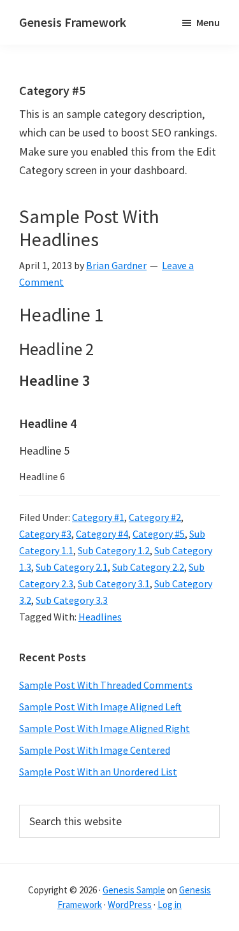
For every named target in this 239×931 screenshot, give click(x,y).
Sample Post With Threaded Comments (105, 684)
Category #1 (98, 517)
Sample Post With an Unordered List (98, 771)
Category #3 (45, 533)
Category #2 (155, 517)
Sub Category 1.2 (114, 550)
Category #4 (102, 533)
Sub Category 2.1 (72, 567)
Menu (208, 22)
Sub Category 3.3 (72, 600)
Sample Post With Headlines (89, 227)
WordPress (130, 904)
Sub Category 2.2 (148, 567)
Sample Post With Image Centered (94, 750)
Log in (169, 904)
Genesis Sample (134, 890)
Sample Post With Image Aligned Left (100, 706)
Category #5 (159, 533)
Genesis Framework (72, 22)
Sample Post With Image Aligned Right (104, 728)
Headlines (100, 616)
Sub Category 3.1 (114, 583)
